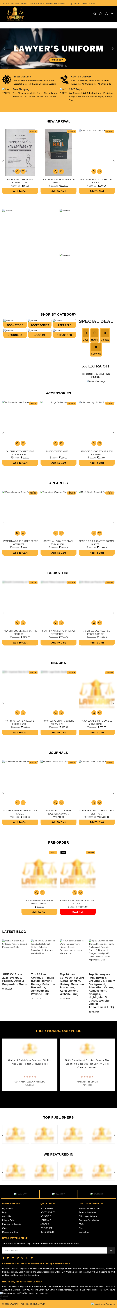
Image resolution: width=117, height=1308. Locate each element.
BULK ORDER (47, 1232)
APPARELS (64, 325)
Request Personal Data (89, 1208)
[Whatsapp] (27, 1258)
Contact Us (84, 1232)
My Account (7, 1208)
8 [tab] (67, 1099)
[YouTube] (13, 1258)
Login (4, 1212)
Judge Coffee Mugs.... (58, 451)
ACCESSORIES (39, 325)
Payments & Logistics (12, 1224)
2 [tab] (49, 1099)
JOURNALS (15, 335)
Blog (81, 1228)
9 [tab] (70, 1099)
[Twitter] (8, 1258)
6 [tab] (61, 1099)
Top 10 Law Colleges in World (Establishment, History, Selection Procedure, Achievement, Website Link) (72, 984)
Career (5, 1228)
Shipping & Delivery (88, 1216)
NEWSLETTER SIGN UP (15, 1238)
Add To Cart (20, 191)
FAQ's (81, 1224)
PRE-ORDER (64, 335)
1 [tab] (46, 1099)
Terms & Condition (87, 1212)
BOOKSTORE (15, 325)
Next (114, 161)
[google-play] (32, 1258)
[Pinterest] (18, 1258)
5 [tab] (58, 1099)
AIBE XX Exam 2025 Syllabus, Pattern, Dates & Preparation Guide (14, 979)
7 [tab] (64, 1099)
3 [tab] (52, 1099)
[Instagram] (22, 1258)
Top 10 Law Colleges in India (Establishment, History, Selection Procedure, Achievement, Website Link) (43, 984)
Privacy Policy (9, 1220)
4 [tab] (55, 1099)
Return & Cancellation (89, 1220)
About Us (6, 1216)
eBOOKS (39, 335)
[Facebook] (3, 1258)
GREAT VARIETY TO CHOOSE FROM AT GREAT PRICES (86, 3)
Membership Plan (10, 1232)
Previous (3, 161)
